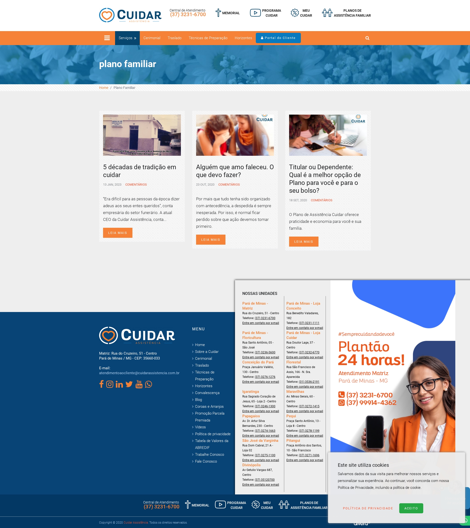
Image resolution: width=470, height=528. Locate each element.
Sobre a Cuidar (207, 351)
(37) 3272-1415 (309, 406)
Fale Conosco (206, 461)
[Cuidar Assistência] (130, 14)
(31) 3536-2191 (309, 382)
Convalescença (207, 393)
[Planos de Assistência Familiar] (346, 13)
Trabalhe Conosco (209, 454)
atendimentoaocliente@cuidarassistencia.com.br (139, 373)
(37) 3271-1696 (309, 455)
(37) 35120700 (265, 479)
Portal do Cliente (280, 38)
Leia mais (117, 233)
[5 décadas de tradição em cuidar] (142, 134)
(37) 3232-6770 (309, 352)
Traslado (174, 38)
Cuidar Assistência (136, 522)
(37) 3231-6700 (188, 14)
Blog (198, 399)
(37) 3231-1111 (309, 323)
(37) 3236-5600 (265, 352)
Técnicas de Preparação (208, 38)
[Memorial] (228, 13)
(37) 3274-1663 (265, 430)
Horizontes (243, 38)
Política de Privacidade (368, 508)
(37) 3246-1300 (265, 406)
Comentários (136, 184)
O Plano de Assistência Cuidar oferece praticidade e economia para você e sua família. (325, 221)
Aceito (411, 508)
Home (103, 88)
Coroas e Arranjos (209, 406)
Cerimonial (151, 38)
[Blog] (265, 13)
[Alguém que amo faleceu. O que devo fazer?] (235, 134)
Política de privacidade (213, 434)
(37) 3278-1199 (309, 430)
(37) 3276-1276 (265, 377)
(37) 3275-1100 (265, 455)
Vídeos (200, 427)
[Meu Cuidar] (301, 13)
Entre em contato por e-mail (260, 323)
